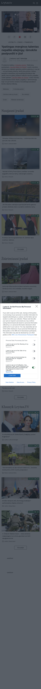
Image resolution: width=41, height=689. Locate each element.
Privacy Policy (31, 382)
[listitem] (20, 340)
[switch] (33, 345)
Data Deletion (10, 382)
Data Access (20, 382)
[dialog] (20, 344)
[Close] (37, 307)
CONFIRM (12, 375)
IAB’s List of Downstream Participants (23, 335)
